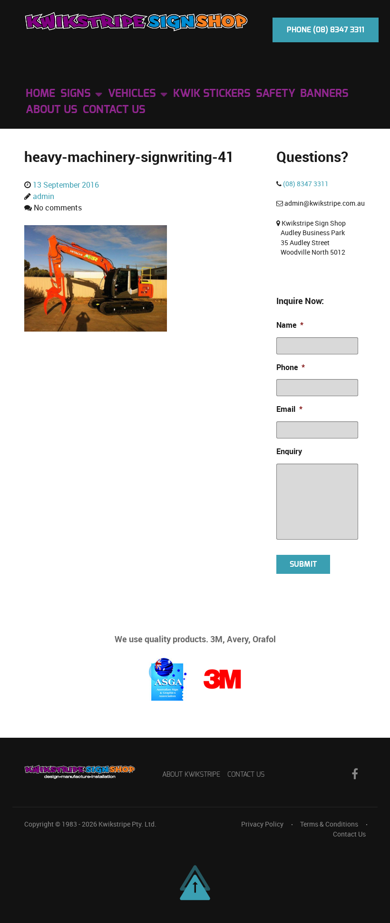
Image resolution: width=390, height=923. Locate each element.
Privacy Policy (262, 824)
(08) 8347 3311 (306, 184)
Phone (290, 367)
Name (289, 325)
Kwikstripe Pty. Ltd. (127, 824)
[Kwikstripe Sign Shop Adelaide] (136, 21)
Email (289, 409)
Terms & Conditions (329, 824)
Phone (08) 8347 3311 (325, 30)
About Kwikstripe (191, 774)
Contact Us (245, 774)
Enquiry (289, 451)
